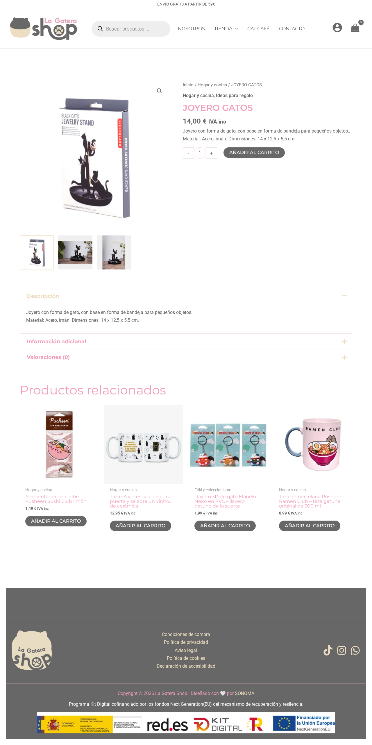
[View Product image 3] (114, 252)
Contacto (292, 28)
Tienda (223, 28)
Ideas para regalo (234, 95)
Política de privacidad (186, 642)
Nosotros (191, 28)
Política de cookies (186, 658)
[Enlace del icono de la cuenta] (337, 27)
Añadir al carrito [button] (56, 521)
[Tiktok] (328, 650)
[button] (235, 28)
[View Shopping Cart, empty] (355, 29)
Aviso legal (186, 650)
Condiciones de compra (186, 634)
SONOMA (244, 693)
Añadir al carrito (254, 152)
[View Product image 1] (37, 252)
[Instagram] (342, 650)
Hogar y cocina (212, 84)
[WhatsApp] (355, 650)
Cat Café (258, 28)
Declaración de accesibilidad (186, 666)
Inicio (188, 84)
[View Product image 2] (75, 252)
